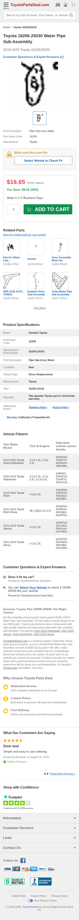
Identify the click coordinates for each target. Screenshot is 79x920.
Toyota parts (10, 667)
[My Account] (65, 4)
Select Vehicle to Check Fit (43, 160)
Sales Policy (19, 896)
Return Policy (61, 407)
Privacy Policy (59, 896)
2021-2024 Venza (44, 634)
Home (6, 27)
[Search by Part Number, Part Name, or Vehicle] (71, 15)
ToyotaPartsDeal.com (15, 641)
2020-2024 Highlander (47, 630)
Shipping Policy (38, 407)
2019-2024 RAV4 (22, 634)
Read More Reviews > (63, 773)
